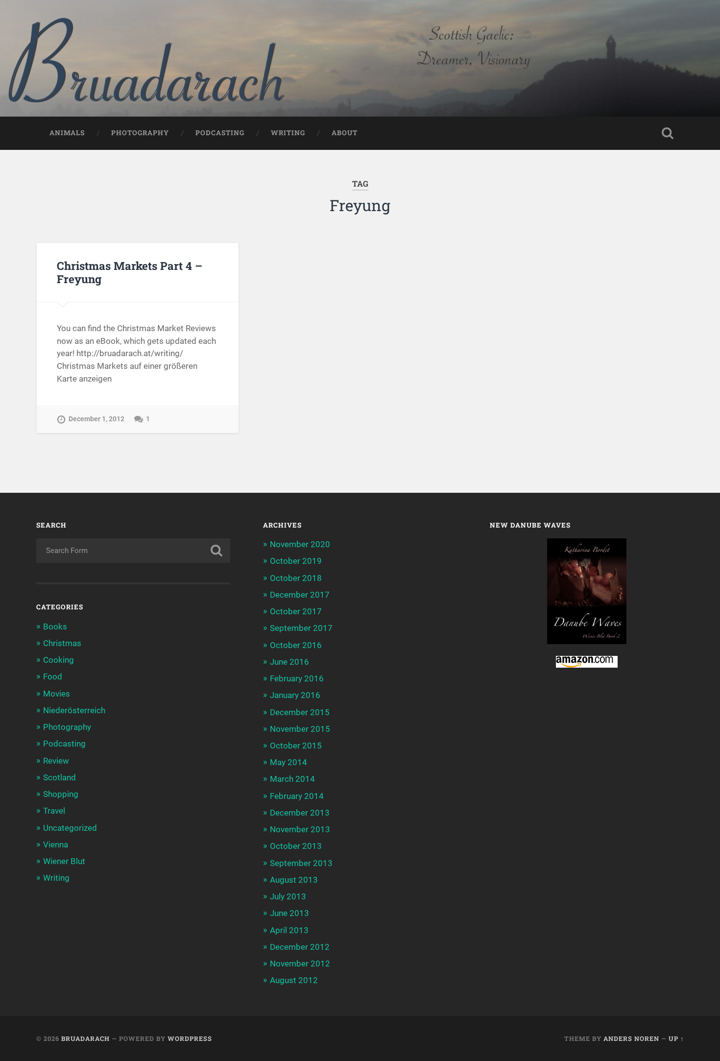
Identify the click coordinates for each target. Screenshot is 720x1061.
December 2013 (300, 813)
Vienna (55, 844)
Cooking (58, 660)
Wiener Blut (64, 861)
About (345, 132)
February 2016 (297, 678)
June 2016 (289, 662)
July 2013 (288, 896)
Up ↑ (676, 1038)
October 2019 (296, 561)
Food (52, 676)
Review (56, 761)
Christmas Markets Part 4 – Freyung (129, 272)
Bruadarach (85, 1038)
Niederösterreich (74, 710)
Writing (288, 132)
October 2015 (296, 745)
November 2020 (300, 544)
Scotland (59, 777)
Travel (54, 811)
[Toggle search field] (667, 133)
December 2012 (300, 947)
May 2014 (288, 762)
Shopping (60, 794)
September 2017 (301, 628)
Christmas (62, 643)
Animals (67, 132)
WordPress (190, 1038)
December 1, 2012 (96, 419)
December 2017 (300, 595)
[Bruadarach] (360, 58)
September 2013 (301, 863)
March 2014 (292, 779)
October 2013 (296, 846)
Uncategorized (70, 828)
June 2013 (289, 913)
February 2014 (297, 796)
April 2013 (289, 930)
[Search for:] (133, 550)
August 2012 (294, 980)
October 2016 (296, 645)
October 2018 (296, 578)
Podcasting (219, 132)
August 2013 (294, 880)
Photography (140, 132)
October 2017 (296, 611)
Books (55, 626)
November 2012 (300, 963)
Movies (56, 694)
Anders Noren (631, 1038)
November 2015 (300, 729)
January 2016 (295, 695)
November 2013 (300, 829)
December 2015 (300, 712)
